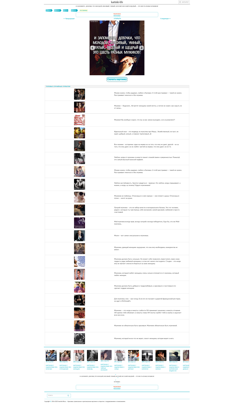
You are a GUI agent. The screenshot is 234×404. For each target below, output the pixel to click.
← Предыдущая (69, 18)
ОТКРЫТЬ (117, 18)
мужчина (117, 15)
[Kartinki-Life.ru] (117, 2)
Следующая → (165, 18)
